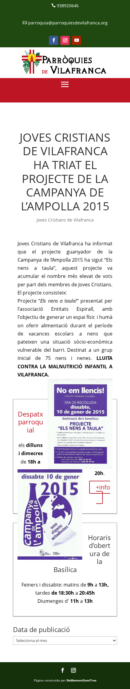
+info (103, 487)
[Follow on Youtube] (76, 40)
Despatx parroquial (30, 421)
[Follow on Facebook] (53, 40)
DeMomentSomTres (81, 680)
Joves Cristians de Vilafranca (65, 220)
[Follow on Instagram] (65, 40)
